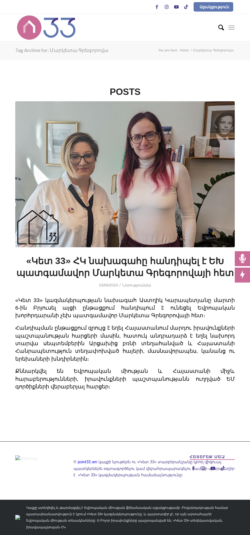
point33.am (87, 462)
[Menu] (231, 27)
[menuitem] (218, 27)
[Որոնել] (218, 27)
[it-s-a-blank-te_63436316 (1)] (125, 174)
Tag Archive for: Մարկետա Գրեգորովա (62, 50)
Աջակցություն (214, 7)
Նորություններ (136, 285)
